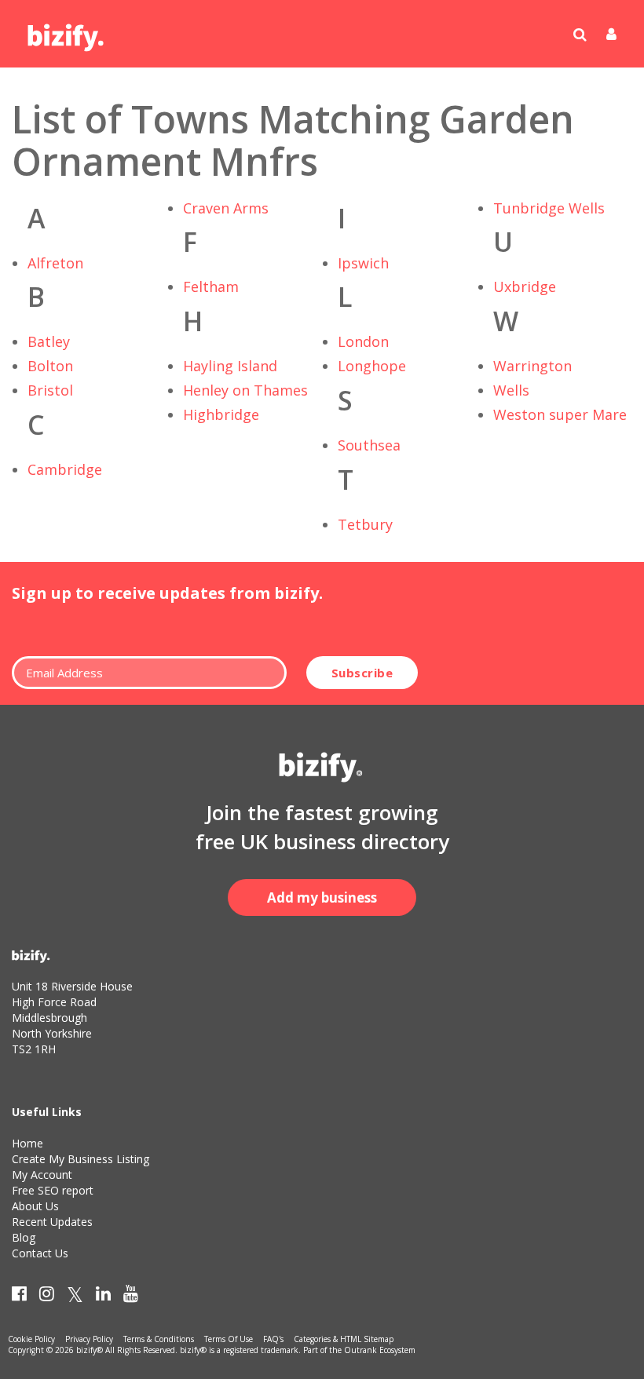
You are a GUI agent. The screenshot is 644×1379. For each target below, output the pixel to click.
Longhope (372, 365)
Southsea (369, 445)
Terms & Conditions (158, 1338)
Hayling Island (230, 365)
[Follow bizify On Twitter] (75, 1296)
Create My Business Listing (80, 1158)
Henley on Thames (245, 390)
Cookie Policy (31, 1338)
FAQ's (273, 1338)
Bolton (50, 365)
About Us (35, 1205)
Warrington (532, 365)
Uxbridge (524, 286)
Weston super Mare (560, 414)
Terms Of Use (228, 1338)
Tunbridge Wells (549, 208)
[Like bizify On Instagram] (46, 1296)
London (363, 341)
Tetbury (365, 524)
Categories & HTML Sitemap (343, 1338)
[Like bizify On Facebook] (19, 1296)
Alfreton (55, 263)
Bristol (50, 390)
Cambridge (64, 469)
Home (27, 1143)
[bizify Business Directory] (66, 32)
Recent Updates (52, 1221)
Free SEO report (52, 1190)
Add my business (322, 897)
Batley (48, 341)
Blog (23, 1237)
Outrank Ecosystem (379, 1349)
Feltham (211, 286)
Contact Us (40, 1253)
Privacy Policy (89, 1338)
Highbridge (221, 414)
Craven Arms (226, 208)
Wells (511, 390)
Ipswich (363, 263)
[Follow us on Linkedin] (103, 1296)
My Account (42, 1174)
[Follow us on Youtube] (130, 1296)
